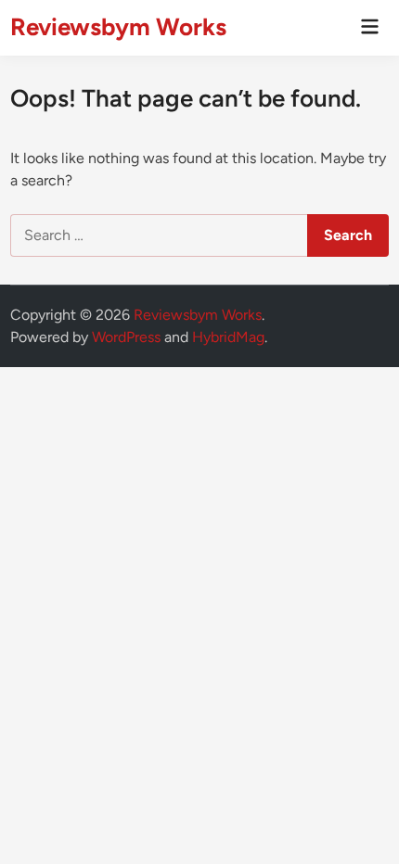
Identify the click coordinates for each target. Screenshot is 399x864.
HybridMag (228, 337)
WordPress (126, 337)
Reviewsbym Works (118, 27)
